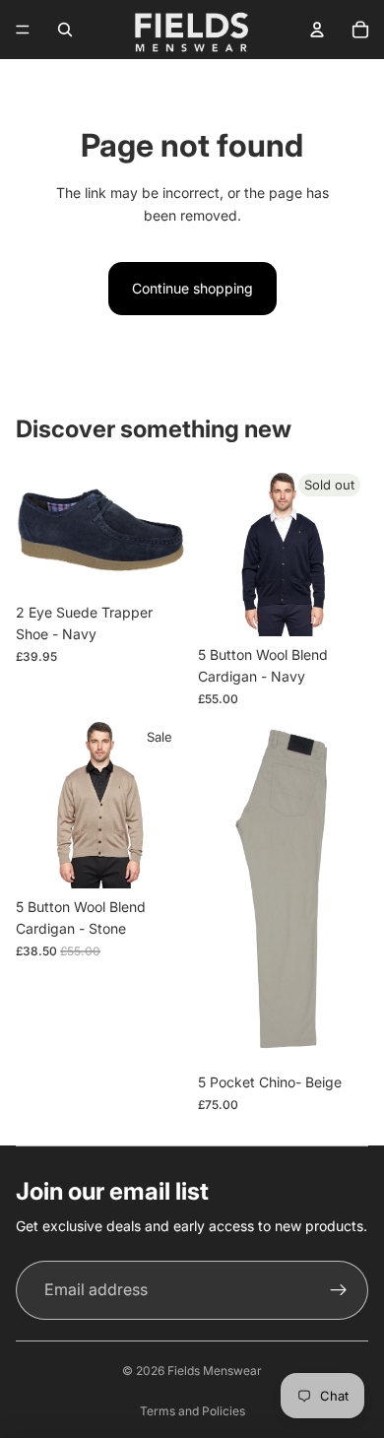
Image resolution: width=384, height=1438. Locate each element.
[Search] (65, 29)
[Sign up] (338, 1290)
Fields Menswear (214, 1370)
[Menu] (22, 29)
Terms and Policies (192, 1411)
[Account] (317, 29)
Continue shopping (192, 288)
